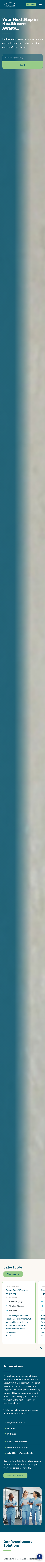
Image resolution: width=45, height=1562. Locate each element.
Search (22, 65)
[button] (40, 4)
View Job (9, 1336)
